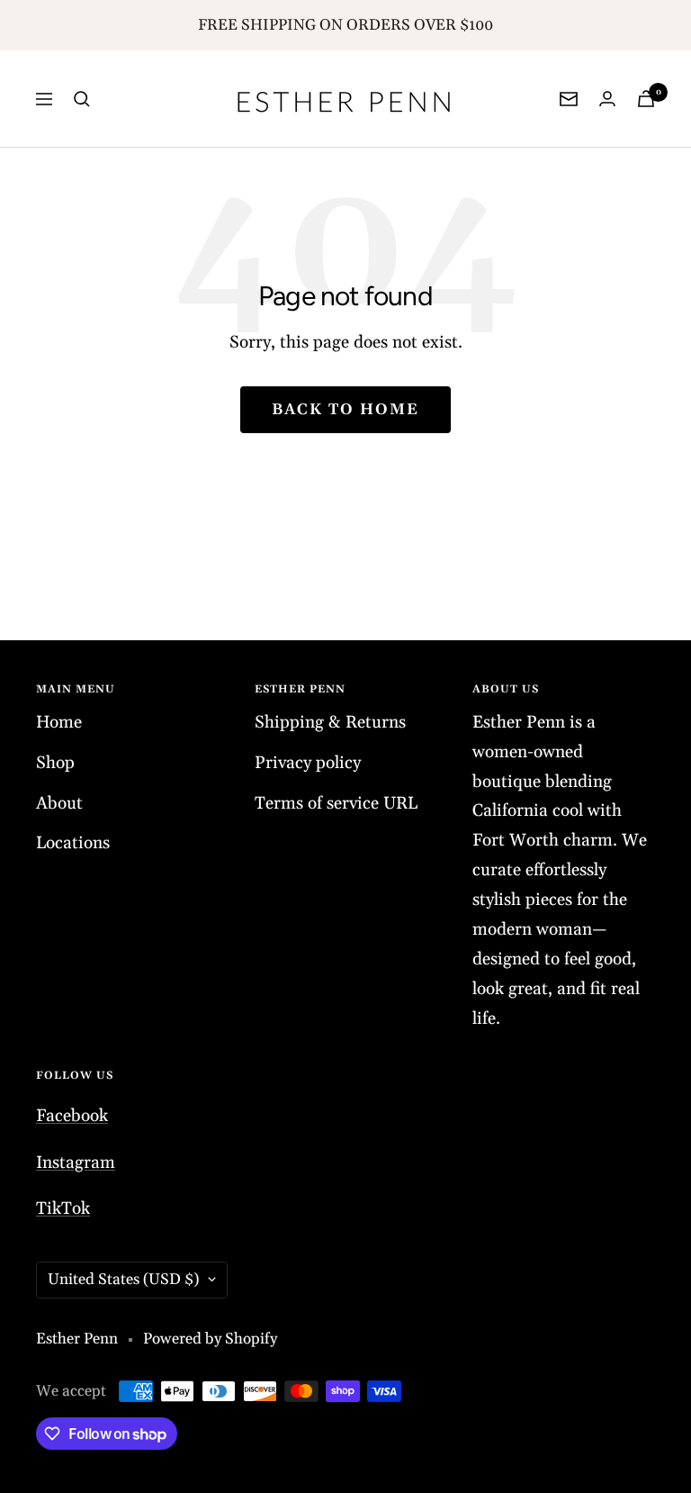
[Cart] (646, 98)
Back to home (345, 410)
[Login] (607, 98)
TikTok (63, 1208)
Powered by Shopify (210, 1339)
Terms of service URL (336, 803)
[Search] (82, 99)
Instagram (75, 1162)
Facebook (72, 1116)
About (59, 803)
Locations (73, 843)
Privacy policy (308, 763)
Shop (55, 763)
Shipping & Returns (330, 722)
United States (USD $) (123, 1279)
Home (59, 722)
